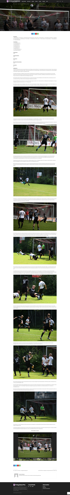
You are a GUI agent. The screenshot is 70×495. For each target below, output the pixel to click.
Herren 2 (17, 25)
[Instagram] (59, 1)
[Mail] (33, 486)
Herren (14, 25)
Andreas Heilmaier (16, 29)
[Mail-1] (57, 1)
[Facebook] (60, 1)
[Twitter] (34, 34)
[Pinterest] (36, 34)
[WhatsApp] (38, 34)
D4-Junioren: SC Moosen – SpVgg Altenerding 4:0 (20, 470)
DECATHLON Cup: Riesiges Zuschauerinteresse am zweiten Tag (47, 470)
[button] (62, 1)
